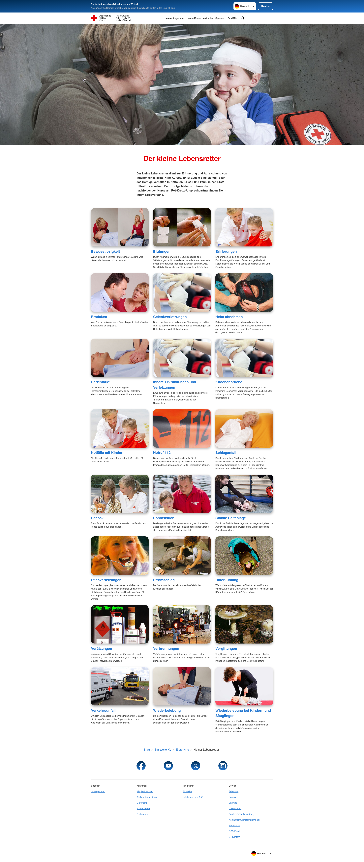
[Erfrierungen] (244, 227)
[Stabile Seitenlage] (244, 494)
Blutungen (161, 251)
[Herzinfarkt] (120, 358)
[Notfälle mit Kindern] (120, 428)
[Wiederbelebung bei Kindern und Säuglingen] (244, 686)
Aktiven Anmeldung (147, 797)
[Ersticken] (120, 292)
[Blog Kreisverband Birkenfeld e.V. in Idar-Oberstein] (223, 765)
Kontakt (232, 797)
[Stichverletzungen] (120, 555)
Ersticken (99, 316)
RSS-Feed (234, 831)
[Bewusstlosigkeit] (120, 227)
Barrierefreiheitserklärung (241, 814)
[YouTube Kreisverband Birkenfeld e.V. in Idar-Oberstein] (168, 765)
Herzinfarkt (100, 381)
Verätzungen (101, 648)
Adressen (233, 791)
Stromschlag (164, 579)
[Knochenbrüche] (244, 358)
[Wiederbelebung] (182, 686)
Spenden (220, 18)
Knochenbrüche (228, 381)
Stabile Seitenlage (230, 517)
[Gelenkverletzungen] (182, 292)
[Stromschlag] (182, 555)
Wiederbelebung (167, 710)
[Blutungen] (182, 227)
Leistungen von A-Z (193, 797)
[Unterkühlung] (244, 555)
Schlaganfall (225, 452)
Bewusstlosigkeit (105, 251)
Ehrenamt (142, 802)
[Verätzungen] (120, 624)
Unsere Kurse (193, 18)
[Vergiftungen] (244, 624)
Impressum (234, 825)
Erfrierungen (226, 251)
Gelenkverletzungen (170, 316)
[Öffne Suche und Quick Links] (242, 18)
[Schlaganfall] (244, 428)
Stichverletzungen (106, 579)
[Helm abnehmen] (244, 292)
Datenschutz (235, 808)
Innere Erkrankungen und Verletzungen (174, 384)
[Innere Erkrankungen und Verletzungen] (182, 358)
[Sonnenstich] (182, 494)
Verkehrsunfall (103, 710)
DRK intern (234, 836)
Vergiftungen (226, 648)
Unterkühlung (226, 579)
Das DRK (232, 18)
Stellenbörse (143, 808)
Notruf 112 (162, 452)
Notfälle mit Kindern (108, 452)
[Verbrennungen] (182, 624)
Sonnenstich (163, 517)
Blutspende (142, 814)
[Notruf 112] (182, 428)
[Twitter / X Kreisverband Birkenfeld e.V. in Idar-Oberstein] (195, 765)
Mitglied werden (145, 791)
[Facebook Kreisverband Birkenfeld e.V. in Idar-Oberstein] (141, 765)
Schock (97, 517)
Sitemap (233, 802)
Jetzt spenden (98, 791)
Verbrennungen (166, 648)
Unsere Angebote (174, 18)
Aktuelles (208, 18)
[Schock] (120, 494)
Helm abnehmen (229, 316)
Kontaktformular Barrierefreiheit (244, 819)
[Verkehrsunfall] (120, 686)
